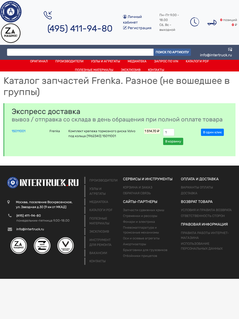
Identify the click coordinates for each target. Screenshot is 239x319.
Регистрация (139, 28)
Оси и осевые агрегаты (141, 238)
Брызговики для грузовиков (145, 250)
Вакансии (98, 253)
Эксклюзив (131, 70)
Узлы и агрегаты (105, 61)
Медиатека (137, 61)
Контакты (156, 70)
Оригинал (39, 61)
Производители (69, 61)
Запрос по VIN (166, 61)
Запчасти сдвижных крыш (143, 210)
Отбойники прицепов (140, 256)
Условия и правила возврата (206, 210)
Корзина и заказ (137, 187)
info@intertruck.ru (216, 55)
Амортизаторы (134, 244)
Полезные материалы (94, 70)
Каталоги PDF (197, 61)
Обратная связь (137, 193)
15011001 (18, 131)
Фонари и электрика (139, 222)
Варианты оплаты (197, 187)
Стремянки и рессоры (140, 216)
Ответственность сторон (203, 216)
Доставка (189, 193)
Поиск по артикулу (172, 52)
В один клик (212, 132)
